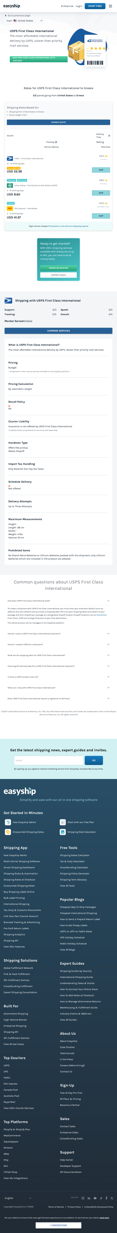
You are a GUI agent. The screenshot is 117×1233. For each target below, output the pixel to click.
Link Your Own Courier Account (21, 916)
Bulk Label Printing (14, 897)
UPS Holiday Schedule (72, 937)
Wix (6, 1165)
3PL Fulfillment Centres (16, 980)
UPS (6, 1071)
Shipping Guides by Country (76, 971)
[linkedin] (88, 1198)
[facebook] (106, 1198)
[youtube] (95, 1198)
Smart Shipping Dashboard (19, 867)
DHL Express (10, 1083)
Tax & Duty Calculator (72, 861)
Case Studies (67, 1047)
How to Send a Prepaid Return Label (80, 919)
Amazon (8, 1147)
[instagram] (82, 1198)
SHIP (101, 170)
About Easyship (68, 1041)
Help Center (66, 1159)
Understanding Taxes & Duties (77, 983)
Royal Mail (9, 1102)
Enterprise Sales (69, 1132)
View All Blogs (67, 949)
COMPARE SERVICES (58, 330)
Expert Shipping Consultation (20, 992)
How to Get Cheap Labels (73, 925)
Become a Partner (70, 1105)
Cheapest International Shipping (78, 913)
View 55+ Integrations (16, 1178)
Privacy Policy (74, 1207)
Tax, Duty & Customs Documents (22, 910)
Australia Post (11, 1095)
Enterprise (67, 6)
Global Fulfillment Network (18, 967)
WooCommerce (12, 1135)
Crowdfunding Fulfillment (18, 986)
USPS (7, 1065)
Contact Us (66, 1071)
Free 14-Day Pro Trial (71, 1092)
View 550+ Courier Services (19, 1108)
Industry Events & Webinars (75, 1013)
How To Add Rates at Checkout (77, 995)
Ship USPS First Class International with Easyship (34, 59)
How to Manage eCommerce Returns (80, 1001)
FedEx (7, 1077)
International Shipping (16, 904)
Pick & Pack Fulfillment (17, 974)
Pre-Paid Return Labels (16, 928)
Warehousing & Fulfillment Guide (79, 1007)
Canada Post (11, 1089)
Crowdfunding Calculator (74, 867)
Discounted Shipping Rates (19, 885)
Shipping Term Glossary (73, 879)
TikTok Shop (10, 1172)
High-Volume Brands (15, 1019)
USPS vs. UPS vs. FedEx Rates (76, 931)
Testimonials (67, 1053)
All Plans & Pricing (70, 1098)
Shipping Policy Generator (74, 873)
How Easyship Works (15, 855)
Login (79, 6)
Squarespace (11, 1141)
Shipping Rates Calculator (74, 855)
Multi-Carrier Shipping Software (22, 861)
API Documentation (71, 1172)
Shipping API (11, 940)
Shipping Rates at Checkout (19, 879)
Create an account (58, 268)
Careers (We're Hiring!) (72, 1065)
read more (104, 1218)
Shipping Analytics (14, 934)
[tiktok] (101, 1198)
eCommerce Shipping (16, 1013)
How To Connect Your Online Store (79, 989)
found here (101, 615)
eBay (6, 1153)
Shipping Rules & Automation (21, 873)
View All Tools (67, 885)
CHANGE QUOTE (58, 122)
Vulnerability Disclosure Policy (98, 1207)
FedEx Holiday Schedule (73, 943)
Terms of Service (56, 1207)
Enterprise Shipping (15, 1025)
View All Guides (68, 1019)
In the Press (66, 1059)
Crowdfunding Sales (71, 1138)
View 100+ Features (14, 946)
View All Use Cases (14, 1044)
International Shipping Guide (76, 977)
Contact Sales (58, 275)
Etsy (6, 1159)
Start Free (95, 6)
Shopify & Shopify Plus (17, 1129)
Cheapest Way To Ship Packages (78, 907)
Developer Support (70, 1165)
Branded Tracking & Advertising (22, 922)
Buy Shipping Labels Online (19, 891)
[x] (111, 1198)
